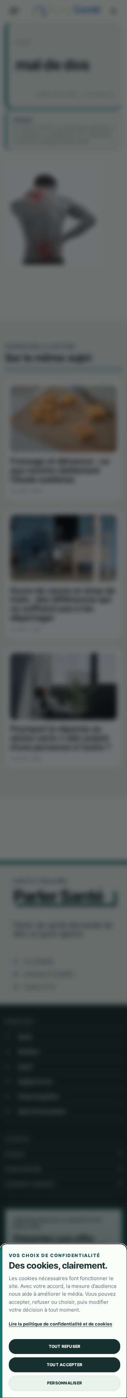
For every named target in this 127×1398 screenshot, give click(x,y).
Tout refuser (65, 1346)
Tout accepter (64, 1364)
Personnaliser (64, 1382)
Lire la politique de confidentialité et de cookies (60, 1324)
